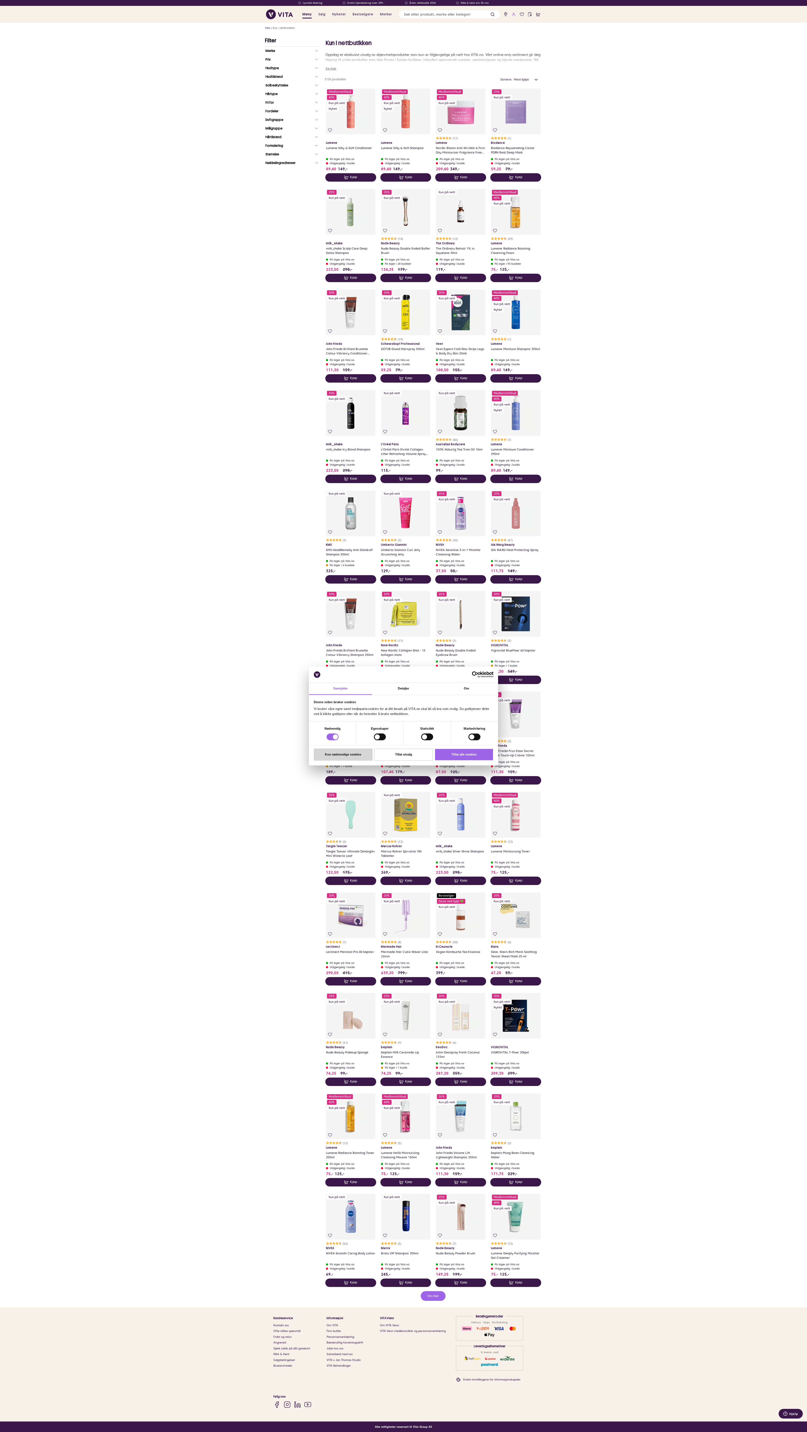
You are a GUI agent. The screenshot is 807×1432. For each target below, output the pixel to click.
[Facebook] (276, 1404)
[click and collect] (530, 14)
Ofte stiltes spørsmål (287, 1331)
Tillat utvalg (403, 754)
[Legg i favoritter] (330, 130)
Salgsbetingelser (284, 1360)
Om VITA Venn (389, 1325)
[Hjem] (279, 14)
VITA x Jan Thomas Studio (344, 1360)
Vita (267, 27)
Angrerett (279, 1342)
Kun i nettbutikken (284, 27)
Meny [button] (307, 14)
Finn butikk (334, 1331)
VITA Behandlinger (339, 1365)
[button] (492, 14)
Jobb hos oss (335, 1348)
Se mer (331, 68)
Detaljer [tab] (403, 688)
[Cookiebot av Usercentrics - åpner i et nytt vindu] (475, 674)
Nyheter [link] (339, 14)
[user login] (514, 14)
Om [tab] (466, 688)
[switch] (380, 737)
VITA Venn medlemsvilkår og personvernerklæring (413, 1331)
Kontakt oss (281, 1325)
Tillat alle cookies (464, 754)
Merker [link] (386, 14)
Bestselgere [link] (363, 14)
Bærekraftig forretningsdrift (345, 1342)
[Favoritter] (522, 14)
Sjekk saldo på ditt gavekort (291, 1348)
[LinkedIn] (297, 1404)
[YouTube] (307, 1404)
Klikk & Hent (281, 1354)
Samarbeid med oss (340, 1354)
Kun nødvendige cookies (343, 754)
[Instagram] (287, 1404)
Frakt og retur (282, 1336)
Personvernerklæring (340, 1336)
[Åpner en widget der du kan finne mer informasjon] (791, 1414)
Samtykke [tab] (340, 688)
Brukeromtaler (282, 1365)
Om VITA (332, 1325)
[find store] (506, 14)
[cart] (538, 14)
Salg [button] (322, 14)
